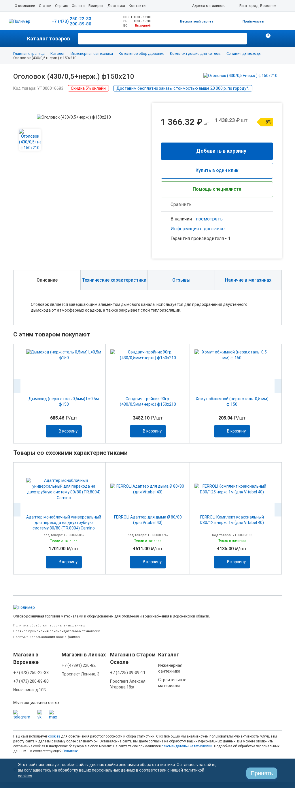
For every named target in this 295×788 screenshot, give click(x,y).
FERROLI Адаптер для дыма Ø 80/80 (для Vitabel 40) (148, 520)
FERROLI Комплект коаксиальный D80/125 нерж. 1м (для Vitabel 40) (232, 520)
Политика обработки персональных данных (49, 625)
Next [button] (278, 386)
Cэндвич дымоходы (244, 54)
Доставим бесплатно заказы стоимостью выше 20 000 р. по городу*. (182, 88)
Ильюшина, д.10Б (29, 690)
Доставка (116, 5)
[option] (64, 393)
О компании (25, 5)
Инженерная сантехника (92, 54)
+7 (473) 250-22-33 (31, 672)
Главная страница (29, 54)
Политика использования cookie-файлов (46, 637)
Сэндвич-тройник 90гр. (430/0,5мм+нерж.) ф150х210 (148, 401)
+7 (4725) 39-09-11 (127, 672)
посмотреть (209, 219)
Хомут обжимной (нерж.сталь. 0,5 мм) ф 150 (232, 401)
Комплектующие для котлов (195, 54)
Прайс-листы (253, 21)
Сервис (61, 5)
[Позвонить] (255, 39)
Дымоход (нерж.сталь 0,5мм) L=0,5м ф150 (64, 401)
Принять (262, 773)
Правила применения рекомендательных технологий (56, 631)
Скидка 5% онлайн (88, 88)
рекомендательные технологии (187, 746)
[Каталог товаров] (20, 38)
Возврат (96, 5)
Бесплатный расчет (196, 21)
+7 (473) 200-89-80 (31, 681)
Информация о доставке (198, 228)
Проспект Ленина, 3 (80, 674)
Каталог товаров (48, 38)
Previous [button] (17, 386)
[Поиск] (242, 38)
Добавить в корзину (221, 151)
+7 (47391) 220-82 (79, 665)
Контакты (137, 5)
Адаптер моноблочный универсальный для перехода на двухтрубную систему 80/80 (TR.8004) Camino (63, 522)
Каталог (57, 54)
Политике (70, 751)
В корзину (68, 431)
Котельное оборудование (141, 54)
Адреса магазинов (208, 5)
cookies (54, 736)
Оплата (78, 5)
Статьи (45, 5)
